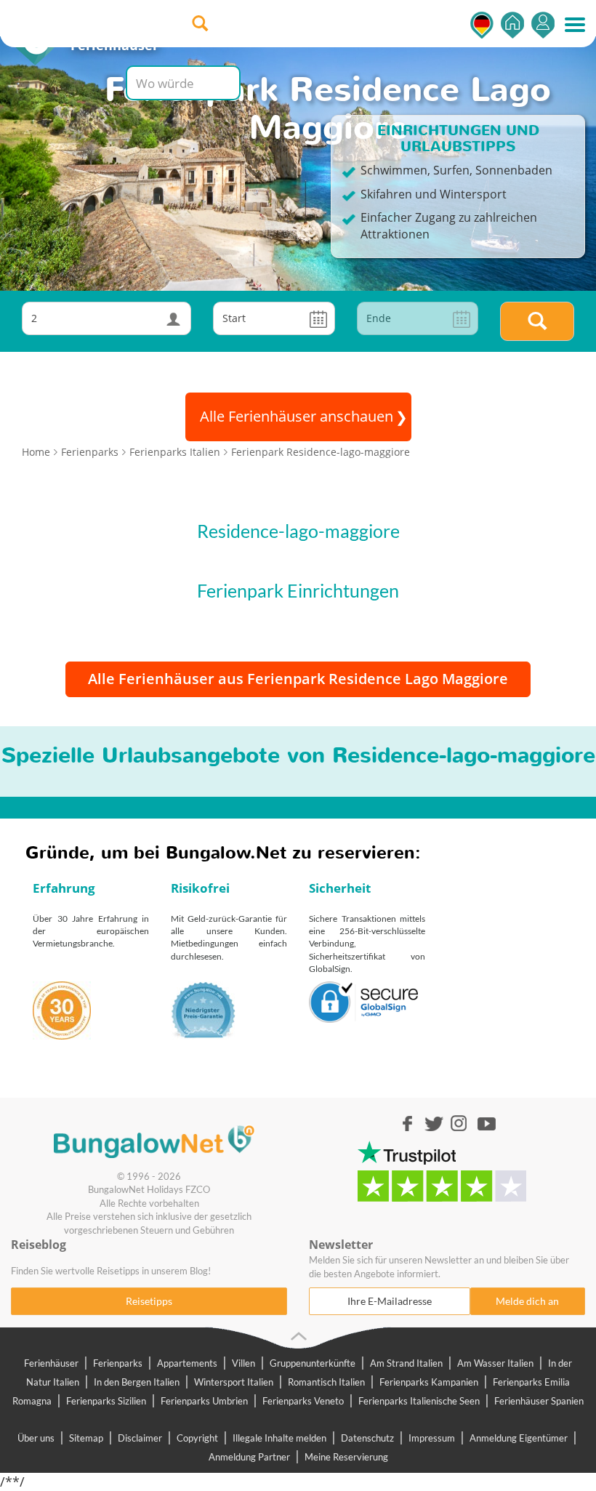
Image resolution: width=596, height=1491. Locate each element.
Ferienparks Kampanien (428, 1382)
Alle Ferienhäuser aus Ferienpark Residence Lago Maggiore (298, 678)
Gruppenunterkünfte (312, 1363)
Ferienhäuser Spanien (539, 1401)
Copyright (197, 1438)
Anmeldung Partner (249, 1457)
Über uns (36, 1438)
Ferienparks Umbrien (204, 1401)
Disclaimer (140, 1438)
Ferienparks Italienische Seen (419, 1401)
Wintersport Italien (233, 1382)
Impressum (431, 1438)
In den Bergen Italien (137, 1382)
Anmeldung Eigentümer (519, 1438)
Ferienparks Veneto (303, 1401)
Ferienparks (117, 1363)
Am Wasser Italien (495, 1363)
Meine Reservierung (346, 1457)
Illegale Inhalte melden (279, 1438)
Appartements (187, 1363)
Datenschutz (367, 1438)
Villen (243, 1363)
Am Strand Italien (406, 1363)
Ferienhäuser (51, 1363)
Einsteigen (543, 25)
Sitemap (86, 1438)
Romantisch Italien (326, 1382)
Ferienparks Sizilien (106, 1401)
